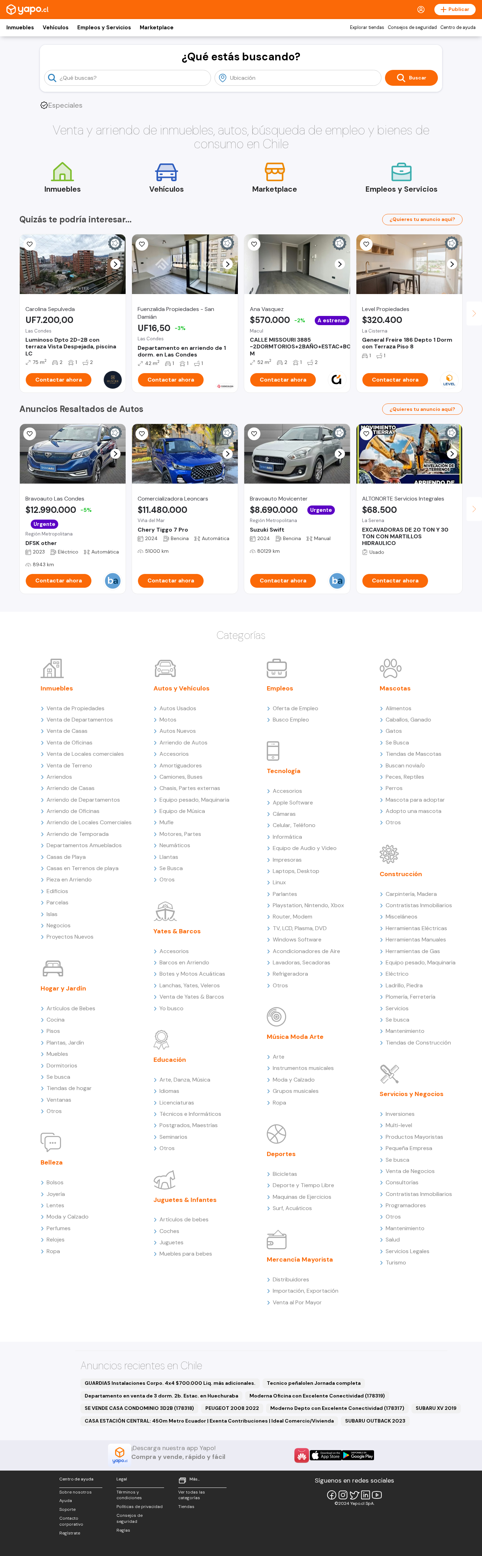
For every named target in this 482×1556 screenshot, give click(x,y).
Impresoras (287, 859)
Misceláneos (401, 916)
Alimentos (398, 708)
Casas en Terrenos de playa (83, 868)
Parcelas (57, 902)
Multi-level (399, 1125)
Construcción (401, 874)
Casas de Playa (66, 857)
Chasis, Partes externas (189, 788)
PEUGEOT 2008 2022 (232, 1408)
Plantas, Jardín (65, 1042)
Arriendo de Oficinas (73, 811)
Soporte (67, 1509)
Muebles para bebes (185, 1253)
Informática (287, 836)
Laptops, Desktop (296, 871)
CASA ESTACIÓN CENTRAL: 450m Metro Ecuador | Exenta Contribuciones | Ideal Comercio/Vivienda (209, 1421)
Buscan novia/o (405, 765)
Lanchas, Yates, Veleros (189, 985)
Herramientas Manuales (416, 939)
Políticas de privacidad (139, 1506)
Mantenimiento (405, 1031)
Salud (393, 1239)
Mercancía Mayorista (300, 1259)
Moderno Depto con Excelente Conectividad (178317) (337, 1408)
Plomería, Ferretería (410, 996)
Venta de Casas (67, 731)
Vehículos (55, 27)
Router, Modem (292, 916)
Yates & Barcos (177, 931)
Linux (279, 882)
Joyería (56, 1194)
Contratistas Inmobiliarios (419, 905)
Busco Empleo (291, 719)
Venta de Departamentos (80, 719)
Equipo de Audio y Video (305, 848)
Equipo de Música (182, 811)
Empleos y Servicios (104, 27)
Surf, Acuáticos (292, 1208)
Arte (278, 1056)
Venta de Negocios (410, 1171)
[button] (115, 264)
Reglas (123, 1530)
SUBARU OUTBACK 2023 (375, 1421)
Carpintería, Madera (411, 894)
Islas (52, 914)
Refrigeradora (290, 973)
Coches (169, 1231)
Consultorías (402, 1182)
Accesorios (174, 754)
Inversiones (400, 1114)
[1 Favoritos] (29, 244)
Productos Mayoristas (414, 1137)
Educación (169, 1059)
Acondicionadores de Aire (306, 951)
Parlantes (285, 894)
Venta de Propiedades (75, 708)
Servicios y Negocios (412, 1094)
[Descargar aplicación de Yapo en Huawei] (302, 1455)
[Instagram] (343, 1495)
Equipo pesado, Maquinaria (194, 799)
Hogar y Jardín (63, 988)
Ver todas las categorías (191, 1495)
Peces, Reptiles (405, 776)
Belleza (52, 1162)
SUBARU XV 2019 (436, 1408)
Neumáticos (174, 845)
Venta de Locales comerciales (85, 754)
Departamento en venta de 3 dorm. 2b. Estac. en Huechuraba (161, 1396)
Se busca (58, 1077)
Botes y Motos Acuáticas (192, 973)
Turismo (396, 1262)
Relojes (56, 1239)
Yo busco (171, 1008)
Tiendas (186, 1506)
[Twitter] (354, 1495)
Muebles (57, 1054)
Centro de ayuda (458, 27)
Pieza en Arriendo (69, 879)
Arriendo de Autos (183, 742)
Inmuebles (20, 27)
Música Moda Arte (295, 1037)
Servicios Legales (407, 1251)
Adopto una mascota (413, 811)
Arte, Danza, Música (184, 1079)
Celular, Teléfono (294, 825)
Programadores (406, 1205)
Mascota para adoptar (415, 799)
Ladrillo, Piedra (404, 985)
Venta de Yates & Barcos (191, 996)
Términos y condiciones (129, 1495)
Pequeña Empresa (409, 1148)
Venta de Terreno (69, 765)
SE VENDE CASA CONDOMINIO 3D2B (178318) (139, 1408)
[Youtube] (376, 1495)
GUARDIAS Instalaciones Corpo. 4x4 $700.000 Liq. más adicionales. (170, 1383)
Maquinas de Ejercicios (302, 1197)
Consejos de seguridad (412, 27)
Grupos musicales (296, 1091)
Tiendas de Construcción (418, 1042)
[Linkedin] (365, 1495)
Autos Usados (177, 708)
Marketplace (157, 27)
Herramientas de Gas (413, 951)
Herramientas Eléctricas (416, 928)
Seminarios (173, 1137)
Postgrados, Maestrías (188, 1125)
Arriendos (59, 776)
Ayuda (65, 1500)
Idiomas (169, 1091)
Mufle (166, 822)
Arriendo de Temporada (78, 834)
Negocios (59, 925)
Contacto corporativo (71, 1521)
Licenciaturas (176, 1102)
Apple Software (293, 802)
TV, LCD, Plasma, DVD (300, 928)
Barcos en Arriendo (184, 962)
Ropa (53, 1251)
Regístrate (69, 1533)
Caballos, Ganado (408, 719)
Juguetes (171, 1242)
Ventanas (59, 1099)
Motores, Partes (180, 834)
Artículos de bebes (184, 1219)
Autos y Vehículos (181, 688)
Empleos (280, 688)
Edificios (57, 891)
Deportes (281, 1154)
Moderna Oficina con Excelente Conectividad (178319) (317, 1396)
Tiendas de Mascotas (413, 754)
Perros (394, 788)
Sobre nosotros (75, 1492)
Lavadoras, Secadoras (301, 962)
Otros (54, 1111)
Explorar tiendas (367, 27)
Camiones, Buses (181, 776)
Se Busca (171, 868)
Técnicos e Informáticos (190, 1114)
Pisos (53, 1031)
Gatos (394, 731)
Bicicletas (285, 1174)
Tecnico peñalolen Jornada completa (314, 1383)
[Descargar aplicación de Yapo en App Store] (326, 1455)
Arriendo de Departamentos (83, 799)
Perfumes (59, 1228)
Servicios (397, 1008)
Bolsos (55, 1182)
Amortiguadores (180, 765)
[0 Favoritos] (29, 433)
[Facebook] (331, 1495)
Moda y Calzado (68, 1216)
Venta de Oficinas (69, 742)
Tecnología (284, 771)
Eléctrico (397, 973)
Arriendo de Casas (71, 788)
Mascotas (395, 688)
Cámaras (284, 814)
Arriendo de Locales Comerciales (89, 822)
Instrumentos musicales (303, 1068)
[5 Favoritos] (254, 244)
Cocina (56, 1019)
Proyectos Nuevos (70, 936)
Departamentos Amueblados (84, 845)
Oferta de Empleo (295, 708)
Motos (167, 719)
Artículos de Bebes (71, 1008)
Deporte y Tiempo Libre (303, 1185)
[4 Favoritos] (141, 244)
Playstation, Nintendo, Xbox (308, 905)
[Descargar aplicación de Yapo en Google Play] (358, 1455)
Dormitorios (62, 1065)
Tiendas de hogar (69, 1088)
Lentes (55, 1205)
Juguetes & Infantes (185, 1200)
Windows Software (297, 939)
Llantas (168, 857)
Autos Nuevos (177, 731)
